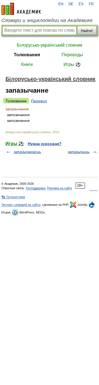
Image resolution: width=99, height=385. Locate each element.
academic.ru (21, 9)
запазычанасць (27, 151)
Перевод (39, 101)
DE (70, 4)
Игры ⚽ (72, 64)
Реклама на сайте (59, 188)
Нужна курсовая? (45, 143)
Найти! (87, 30)
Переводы (72, 54)
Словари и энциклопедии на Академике (47, 20)
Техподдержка (35, 188)
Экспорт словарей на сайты (20, 204)
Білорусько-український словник (49, 45)
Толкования (27, 54)
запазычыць (78, 151)
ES (81, 4)
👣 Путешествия (13, 197)
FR (91, 4)
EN (60, 4)
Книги (27, 64)
